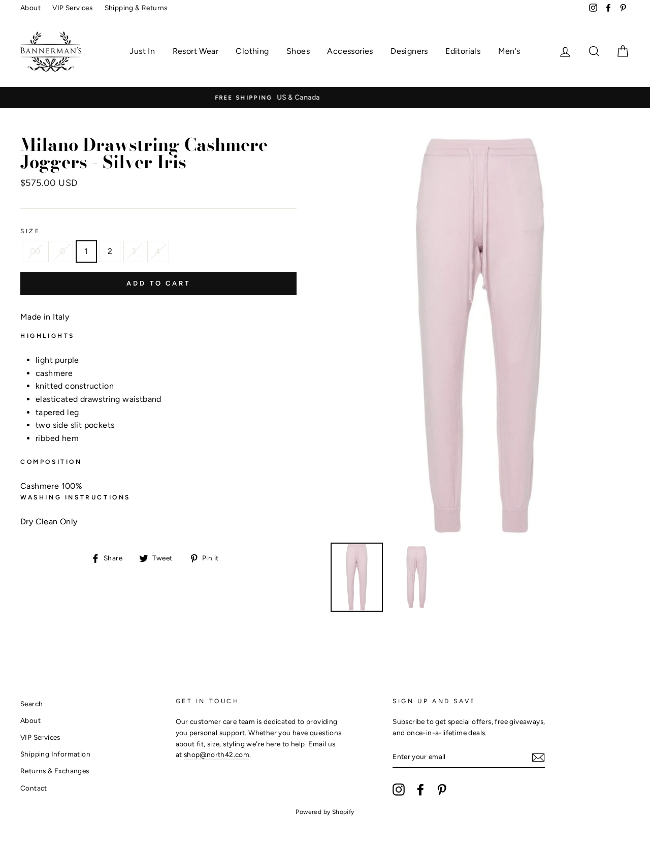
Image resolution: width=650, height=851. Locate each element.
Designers (409, 51)
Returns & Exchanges (54, 771)
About (30, 8)
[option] (339, 97)
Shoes (298, 51)
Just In (142, 51)
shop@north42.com (216, 754)
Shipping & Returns (136, 8)
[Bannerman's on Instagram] (399, 789)
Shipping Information (55, 754)
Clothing (252, 51)
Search (31, 704)
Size (30, 231)
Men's (509, 51)
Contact (33, 788)
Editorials (462, 51)
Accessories (350, 51)
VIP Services (72, 8)
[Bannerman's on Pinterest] (442, 789)
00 (35, 251)
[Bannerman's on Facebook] (420, 789)
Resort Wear (195, 51)
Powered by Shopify (325, 811)
